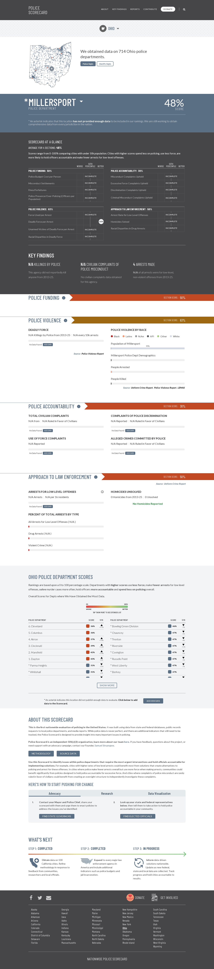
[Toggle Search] (184, 9)
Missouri (96, 924)
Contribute (150, 9)
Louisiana (66, 939)
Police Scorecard (37, 10)
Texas (156, 920)
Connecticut (36, 931)
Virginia (157, 927)
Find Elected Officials (138, 816)
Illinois (65, 924)
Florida (34, 942)
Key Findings (119, 9)
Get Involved (169, 897)
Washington (158, 935)
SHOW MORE (107, 685)
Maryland (96, 909)
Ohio (108, 28)
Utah (155, 924)
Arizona (34, 920)
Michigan (96, 916)
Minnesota (97, 920)
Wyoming (157, 946)
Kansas (65, 931)
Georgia (65, 909)
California (35, 924)
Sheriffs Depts (105, 63)
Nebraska (96, 942)
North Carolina (98, 935)
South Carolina (160, 909)
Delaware (35, 939)
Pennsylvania (129, 939)
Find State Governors (56, 816)
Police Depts (88, 63)
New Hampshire (130, 909)
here (126, 741)
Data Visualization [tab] (159, 793)
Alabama (35, 913)
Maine (95, 913)
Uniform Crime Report (142, 387)
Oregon (126, 935)
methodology (41, 753)
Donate (168, 9)
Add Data (47, 344)
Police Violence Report (92, 353)
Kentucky (66, 935)
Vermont (157, 931)
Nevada (126, 920)
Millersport (52, 102)
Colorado (35, 927)
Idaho (64, 920)
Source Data (68, 753)
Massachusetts (69, 942)
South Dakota (159, 913)
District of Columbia (40, 935)
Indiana (65, 927)
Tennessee (158, 916)
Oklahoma (127, 931)
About (105, 9)
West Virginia (159, 942)
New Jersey (128, 913)
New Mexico (128, 916)
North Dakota (98, 939)
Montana (96, 931)
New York (127, 924)
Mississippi (97, 927)
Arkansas (35, 916)
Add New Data (153, 701)
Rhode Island (128, 942)
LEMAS (181, 387)
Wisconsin (158, 939)
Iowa (64, 916)
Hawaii (65, 913)
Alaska (34, 909)
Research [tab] (107, 793)
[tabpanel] (107, 810)
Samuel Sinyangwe (104, 745)
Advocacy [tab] (55, 793)
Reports (135, 9)
